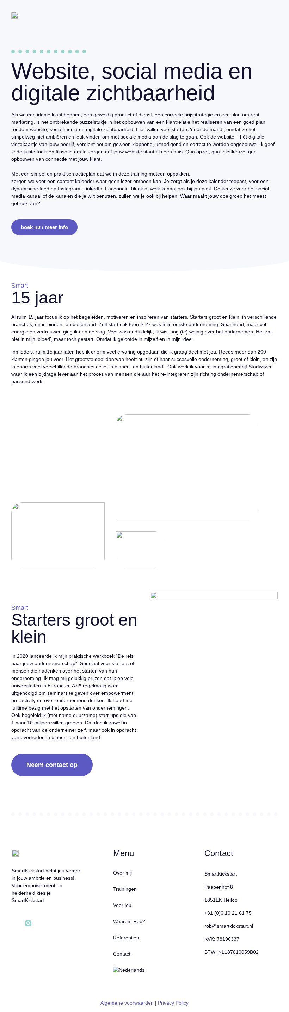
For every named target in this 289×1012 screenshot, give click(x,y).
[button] (271, 19)
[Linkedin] (15, 923)
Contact (121, 954)
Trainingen (125, 889)
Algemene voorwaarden (127, 1003)
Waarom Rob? (129, 921)
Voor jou (122, 905)
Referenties (126, 937)
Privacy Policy (173, 1003)
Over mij (122, 873)
